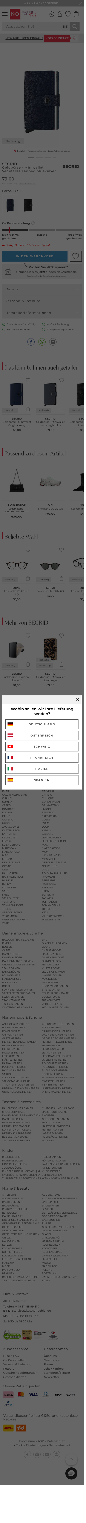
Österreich (42, 735)
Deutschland (42, 724)
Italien (42, 768)
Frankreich (42, 757)
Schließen (78, 699)
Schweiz (42, 746)
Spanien (42, 780)
